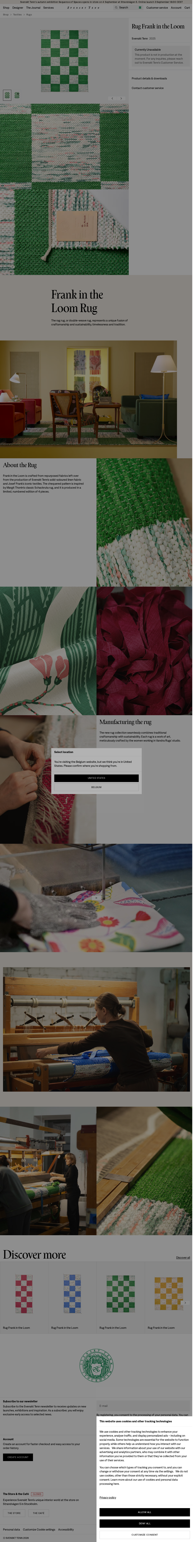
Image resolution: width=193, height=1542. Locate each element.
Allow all (145, 1512)
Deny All (145, 1523)
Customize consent (145, 1534)
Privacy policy (108, 1497)
